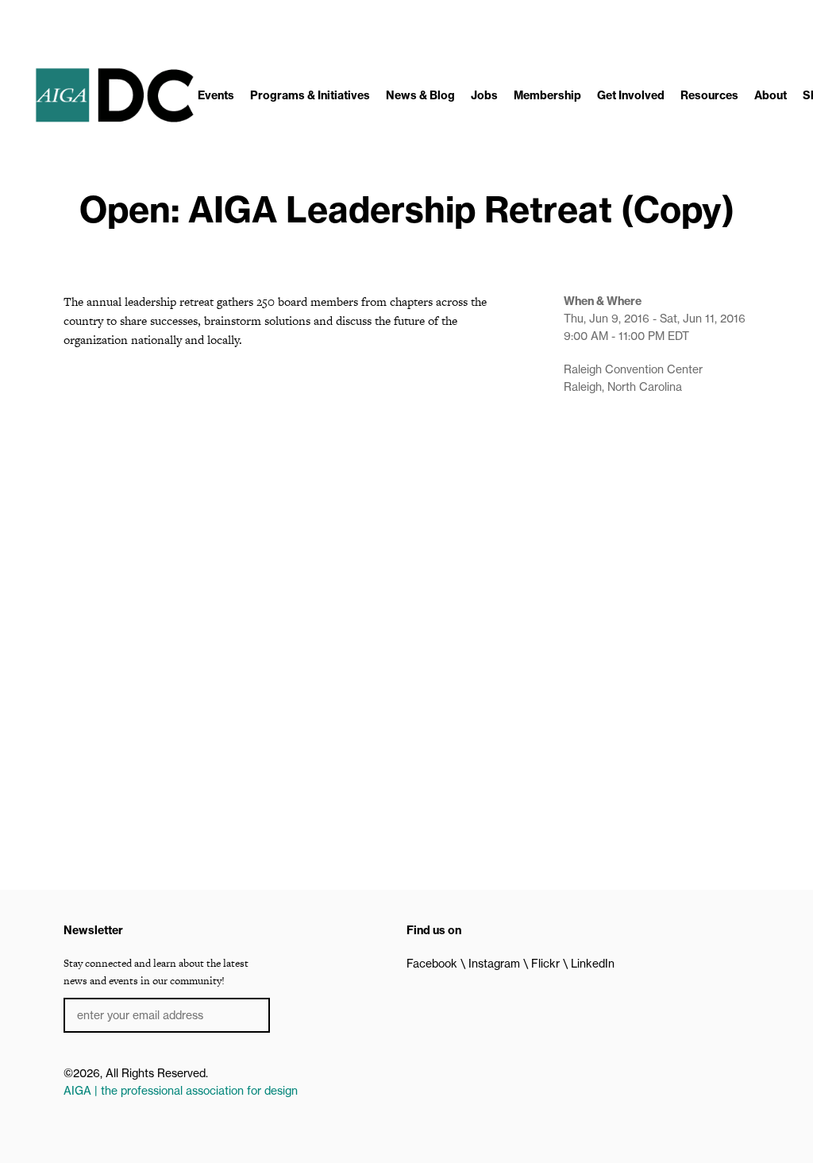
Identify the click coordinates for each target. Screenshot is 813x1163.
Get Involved (631, 95)
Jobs (484, 95)
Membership (547, 95)
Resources (709, 95)
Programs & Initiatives (310, 95)
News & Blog (420, 95)
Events (216, 95)
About (770, 95)
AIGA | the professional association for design (181, 1091)
